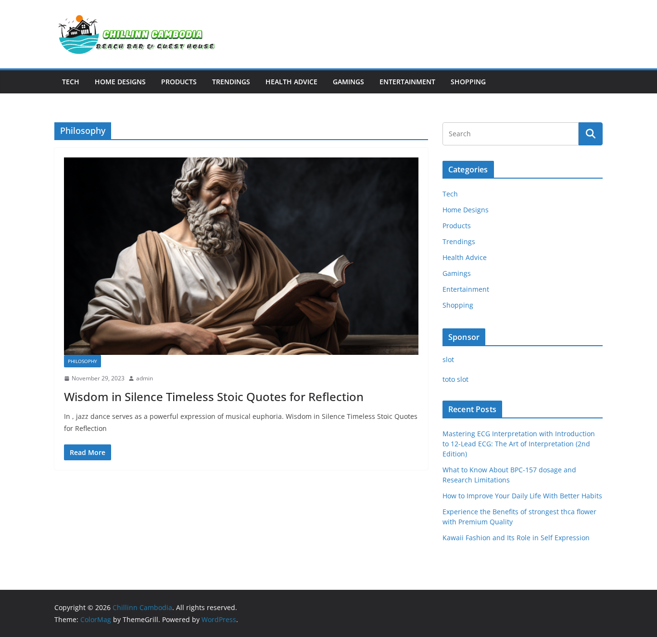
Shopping (468, 81)
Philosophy (82, 361)
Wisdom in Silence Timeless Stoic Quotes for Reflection (214, 396)
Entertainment (407, 81)
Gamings (348, 81)
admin (144, 378)
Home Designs (120, 81)
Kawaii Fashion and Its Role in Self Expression (516, 537)
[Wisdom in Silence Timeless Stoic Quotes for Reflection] (241, 256)
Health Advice (291, 81)
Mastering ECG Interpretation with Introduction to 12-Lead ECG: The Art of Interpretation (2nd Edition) (518, 443)
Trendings (231, 81)
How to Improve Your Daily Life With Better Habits (522, 495)
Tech (70, 81)
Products (179, 81)
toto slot (455, 379)
